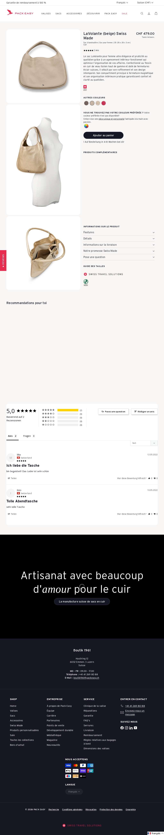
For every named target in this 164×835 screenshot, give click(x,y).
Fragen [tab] (27, 435)
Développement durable (60, 730)
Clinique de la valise (95, 705)
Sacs (59, 13)
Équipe (50, 710)
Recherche (54, 809)
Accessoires (74, 13)
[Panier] (156, 13)
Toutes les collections (22, 739)
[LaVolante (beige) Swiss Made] (119, 170)
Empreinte (131, 809)
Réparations (90, 710)
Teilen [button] (13, 478)
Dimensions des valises (96, 748)
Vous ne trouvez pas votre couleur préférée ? (113, 112)
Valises (46, 13)
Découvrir (93, 13)
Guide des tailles (94, 266)
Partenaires (53, 720)
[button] (86, 103)
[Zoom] (43, 66)
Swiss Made (16, 725)
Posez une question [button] (115, 411)
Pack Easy (111, 13)
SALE (124, 13)
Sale (12, 735)
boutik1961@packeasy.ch (86, 677)
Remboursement (93, 735)
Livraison (89, 730)
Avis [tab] (10, 435)
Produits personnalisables (24, 730)
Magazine (52, 739)
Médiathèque (54, 735)
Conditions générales (72, 809)
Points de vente (55, 725)
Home (13, 705)
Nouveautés (53, 744)
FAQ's (87, 720)
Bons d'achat (17, 744)
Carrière (51, 715)
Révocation (91, 809)
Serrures (88, 725)
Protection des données (111, 809)
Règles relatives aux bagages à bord (100, 741)
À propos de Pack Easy (59, 705)
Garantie (88, 715)
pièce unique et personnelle (111, 118)
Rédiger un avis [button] (146, 411)
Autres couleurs (94, 97)
